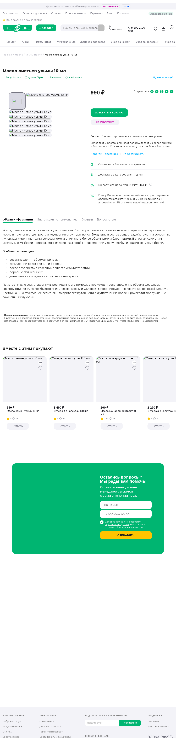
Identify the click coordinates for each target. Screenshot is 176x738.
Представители (75, 13)
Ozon (126, 6)
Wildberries (110, 6)
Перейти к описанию (104, 153)
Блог (110, 13)
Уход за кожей (120, 41)
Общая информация (18, 219)
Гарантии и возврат (51, 731)
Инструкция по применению (57, 219)
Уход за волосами (147, 41)
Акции (26, 41)
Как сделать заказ (158, 726)
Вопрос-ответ (106, 219)
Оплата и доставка (35, 13)
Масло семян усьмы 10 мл (23, 411)
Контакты (123, 13)
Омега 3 (7, 731)
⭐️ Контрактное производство (22, 20)
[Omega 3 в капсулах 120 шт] (71, 379)
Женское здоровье (92, 41)
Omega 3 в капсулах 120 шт (71, 411)
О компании (11, 13)
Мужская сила (66, 41)
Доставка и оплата (50, 726)
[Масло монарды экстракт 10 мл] (118, 379)
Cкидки (11, 41)
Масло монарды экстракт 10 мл (118, 412)
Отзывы (56, 13)
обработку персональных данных (123, 523)
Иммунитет (43, 41)
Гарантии (96, 13)
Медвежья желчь (12, 726)
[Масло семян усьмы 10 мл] (24, 379)
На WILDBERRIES (105, 122)
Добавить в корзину (109, 112)
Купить (18, 426)
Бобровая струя (12, 721)
